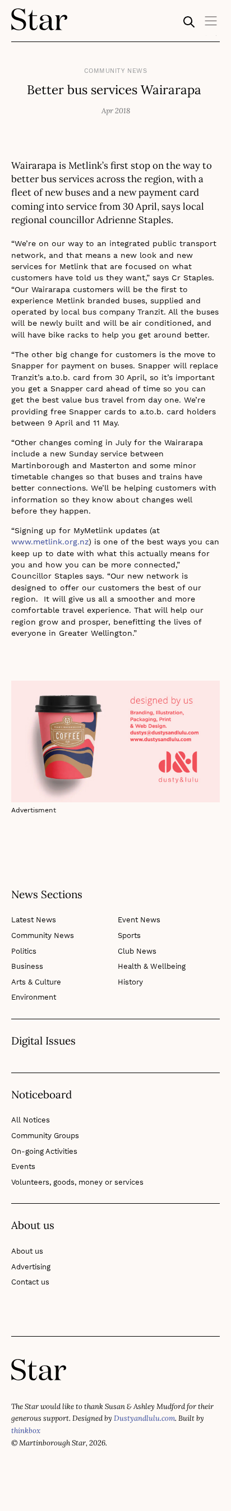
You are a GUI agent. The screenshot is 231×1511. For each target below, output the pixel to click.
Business (27, 966)
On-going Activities (44, 1151)
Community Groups (45, 1135)
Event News (139, 920)
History (130, 982)
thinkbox (25, 1430)
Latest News (33, 920)
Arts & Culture (36, 982)
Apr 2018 (115, 110)
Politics (23, 951)
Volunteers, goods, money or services (77, 1182)
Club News (137, 951)
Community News (115, 71)
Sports (129, 935)
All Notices (30, 1120)
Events (23, 1166)
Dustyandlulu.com (144, 1418)
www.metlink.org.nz (50, 541)
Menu (211, 24)
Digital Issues (43, 1041)
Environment (33, 997)
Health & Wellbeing (152, 966)
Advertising (30, 1267)
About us (27, 1251)
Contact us (30, 1282)
